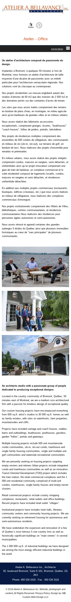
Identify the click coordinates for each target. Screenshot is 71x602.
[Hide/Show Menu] (60, 49)
